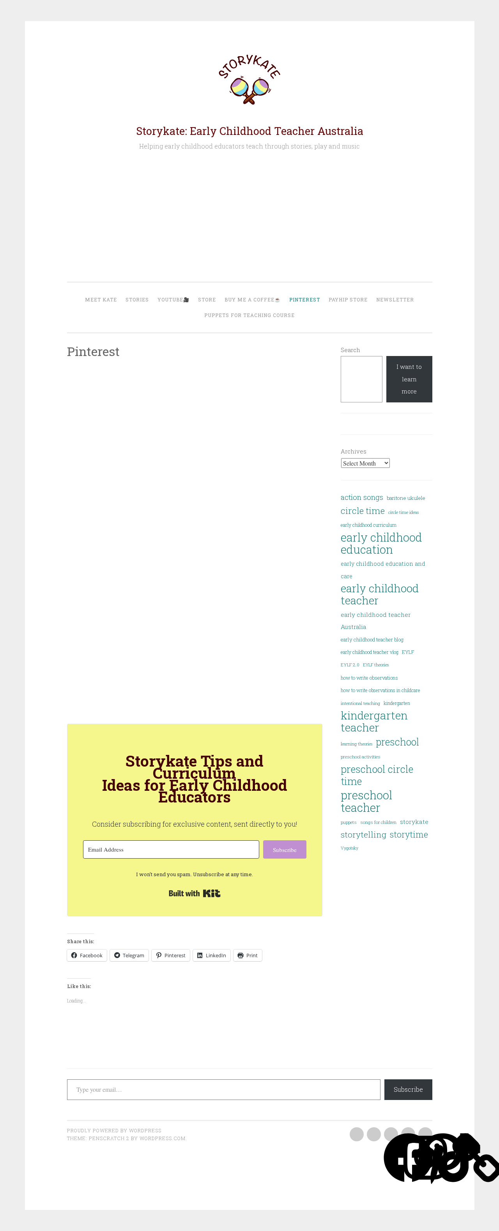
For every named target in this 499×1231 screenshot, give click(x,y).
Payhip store (348, 299)
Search (350, 350)
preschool (397, 742)
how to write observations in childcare (380, 690)
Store (207, 299)
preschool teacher (366, 801)
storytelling (363, 834)
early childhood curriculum (368, 525)
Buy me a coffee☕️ (253, 299)
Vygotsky (349, 848)
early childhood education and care (383, 569)
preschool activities (360, 757)
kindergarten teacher (374, 721)
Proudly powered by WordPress (114, 1130)
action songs (362, 497)
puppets (349, 822)
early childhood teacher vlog (369, 652)
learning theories (356, 744)
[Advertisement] (249, 216)
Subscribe (408, 1089)
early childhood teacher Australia (376, 621)
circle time (363, 510)
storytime (409, 834)
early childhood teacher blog (372, 639)
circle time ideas (403, 512)
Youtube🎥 (173, 299)
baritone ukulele (406, 497)
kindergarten (397, 703)
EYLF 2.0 (350, 665)
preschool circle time (377, 775)
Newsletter (395, 299)
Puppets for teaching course (249, 315)
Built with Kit (195, 893)
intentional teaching (360, 703)
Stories (137, 299)
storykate (414, 821)
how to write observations (369, 677)
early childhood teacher (380, 594)
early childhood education (381, 543)
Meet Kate (101, 299)
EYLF (408, 652)
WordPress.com (163, 1138)
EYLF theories (376, 665)
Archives (353, 451)
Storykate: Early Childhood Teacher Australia (249, 131)
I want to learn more (409, 379)
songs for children (378, 822)
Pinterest (304, 299)
